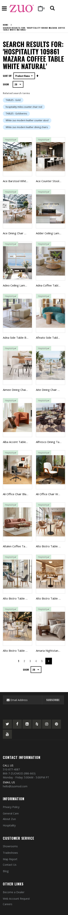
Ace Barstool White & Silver (20, 181)
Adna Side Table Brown (18, 337)
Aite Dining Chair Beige (50, 390)
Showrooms (10, 846)
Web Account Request (16, 898)
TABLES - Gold (13, 100)
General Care (11, 813)
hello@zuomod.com (15, 786)
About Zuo (9, 819)
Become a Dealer (13, 892)
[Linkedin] (27, 724)
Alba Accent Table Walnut (19, 442)
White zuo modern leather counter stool (27, 120)
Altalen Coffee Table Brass (20, 546)
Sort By (7, 75)
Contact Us (9, 864)
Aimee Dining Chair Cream (19, 390)
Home (5, 25)
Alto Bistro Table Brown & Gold (23, 598)
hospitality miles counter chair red (24, 107)
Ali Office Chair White (49, 494)
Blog (5, 871)
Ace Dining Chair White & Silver (22, 233)
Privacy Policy (11, 807)
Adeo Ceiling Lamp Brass (19, 285)
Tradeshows (10, 852)
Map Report (10, 859)
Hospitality (9, 825)
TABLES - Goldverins (16, 113)
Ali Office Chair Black (16, 494)
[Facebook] (17, 724)
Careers (7, 904)
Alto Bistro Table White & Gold (23, 650)
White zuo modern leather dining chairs (27, 127)
